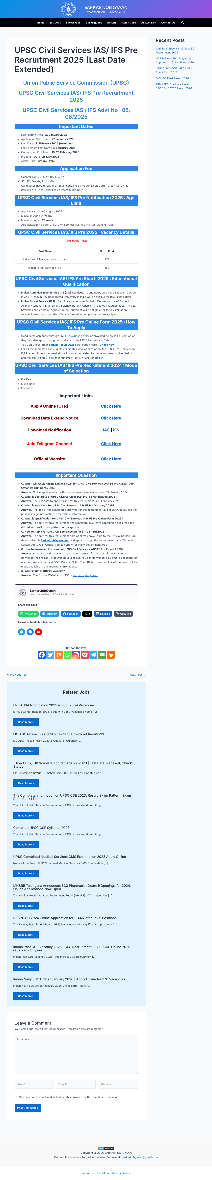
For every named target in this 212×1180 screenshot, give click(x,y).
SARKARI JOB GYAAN (106, 7)
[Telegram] (21, 631)
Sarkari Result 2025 (61, 344)
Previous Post (17, 674)
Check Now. (107, 344)
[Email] (102, 655)
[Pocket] (85, 655)
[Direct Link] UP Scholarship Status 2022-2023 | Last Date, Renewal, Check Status (72, 764)
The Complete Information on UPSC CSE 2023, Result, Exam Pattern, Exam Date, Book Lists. (72, 797)
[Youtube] (38, 631)
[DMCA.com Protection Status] (106, 1148)
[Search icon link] (182, 23)
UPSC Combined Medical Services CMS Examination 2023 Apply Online (69, 857)
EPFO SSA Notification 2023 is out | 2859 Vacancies (54, 705)
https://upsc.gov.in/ (77, 336)
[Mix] (59, 655)
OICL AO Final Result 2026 (172, 78)
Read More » (26, 722)
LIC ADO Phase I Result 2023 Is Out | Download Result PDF (59, 734)
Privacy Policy (121, 1173)
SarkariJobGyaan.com (55, 540)
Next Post (137, 674)
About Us (88, 1173)
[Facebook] (30, 631)
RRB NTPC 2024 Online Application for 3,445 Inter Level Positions (65, 918)
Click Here (111, 443)
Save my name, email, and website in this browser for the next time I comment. (68, 1097)
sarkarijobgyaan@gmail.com (140, 1157)
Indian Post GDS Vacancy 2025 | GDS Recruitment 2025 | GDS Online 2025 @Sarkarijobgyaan (71, 948)
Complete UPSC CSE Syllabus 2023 (41, 828)
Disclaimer (103, 1173)
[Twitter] (50, 655)
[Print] (111, 655)
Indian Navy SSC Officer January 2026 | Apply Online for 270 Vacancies (69, 979)
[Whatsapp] (68, 655)
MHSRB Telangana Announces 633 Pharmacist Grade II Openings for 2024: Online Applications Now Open (72, 887)
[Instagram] (76, 655)
